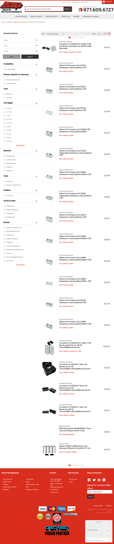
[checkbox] (4, 69)
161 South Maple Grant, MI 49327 (55, 480)
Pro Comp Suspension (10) (14, 257)
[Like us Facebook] (89, 480)
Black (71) (9, 94)
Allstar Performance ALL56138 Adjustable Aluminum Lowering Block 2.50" (75, 153)
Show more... (20, 264)
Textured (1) (10, 213)
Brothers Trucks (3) (12, 239)
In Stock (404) (10, 69)
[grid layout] (105, 33)
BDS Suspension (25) (12, 231)
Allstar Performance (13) (13, 227)
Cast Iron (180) (10, 160)
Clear (12, 57)
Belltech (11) (10, 235)
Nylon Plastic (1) (11, 163)
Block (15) (9, 181)
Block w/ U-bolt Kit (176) (13, 185)
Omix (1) (9, 253)
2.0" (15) (9, 119)
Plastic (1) (9, 167)
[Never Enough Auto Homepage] (11, 7)
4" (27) (8, 138)
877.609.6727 (54, 490)
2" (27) (8, 115)
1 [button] (69, 37)
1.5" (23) (9, 112)
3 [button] (73, 37)
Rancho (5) (9, 261)
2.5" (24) (9, 123)
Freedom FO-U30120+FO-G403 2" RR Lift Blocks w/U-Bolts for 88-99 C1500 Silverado (75, 46)
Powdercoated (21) (12, 210)
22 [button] (82, 37)
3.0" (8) (8, 130)
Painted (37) (10, 206)
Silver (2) (9, 98)
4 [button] (75, 37)
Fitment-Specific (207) (13, 80)
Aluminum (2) (10, 156)
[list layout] (109, 33)
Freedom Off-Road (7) (13, 246)
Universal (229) (11, 83)
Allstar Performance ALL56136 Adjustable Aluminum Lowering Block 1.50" (75, 196)
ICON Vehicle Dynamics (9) (14, 249)
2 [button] (71, 37)
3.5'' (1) (8, 134)
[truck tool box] (57, 538)
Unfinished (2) (10, 217)
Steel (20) (9, 171)
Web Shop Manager (107, 512)
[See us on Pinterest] (99, 480)
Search (30, 57)
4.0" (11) (9, 141)
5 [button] (77, 37)
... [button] (79, 37)
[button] (51, 16)
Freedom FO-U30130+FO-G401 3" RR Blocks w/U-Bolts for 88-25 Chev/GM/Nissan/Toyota (75, 345)
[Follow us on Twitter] (94, 480)
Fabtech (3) (9, 242)
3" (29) (8, 126)
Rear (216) (9, 195)
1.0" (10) (9, 108)
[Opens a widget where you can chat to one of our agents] (98, 531)
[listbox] (21, 40)
